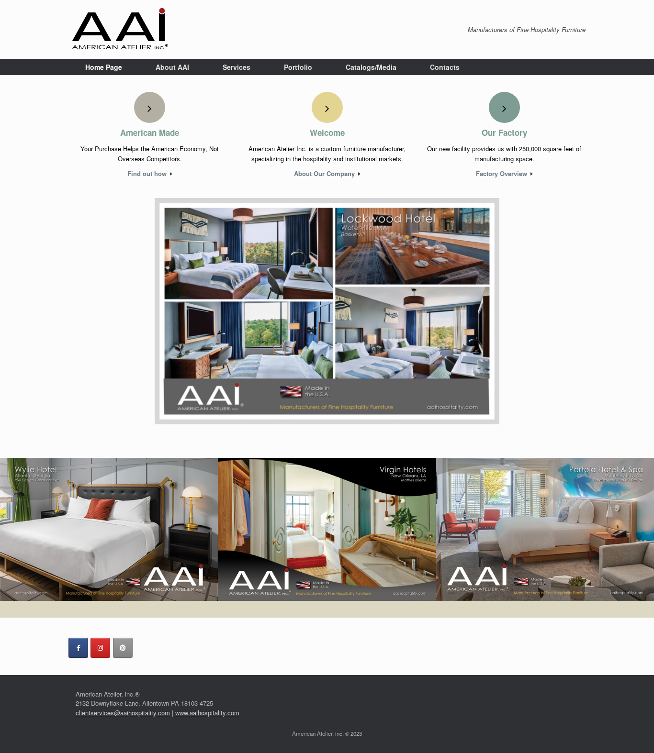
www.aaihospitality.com (207, 712)
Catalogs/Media (371, 67)
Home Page (103, 67)
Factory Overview (502, 173)
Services (236, 67)
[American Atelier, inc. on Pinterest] (123, 648)
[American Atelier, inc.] (120, 29)
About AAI (172, 67)
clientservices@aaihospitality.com (123, 712)
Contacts (445, 67)
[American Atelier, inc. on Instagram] (100, 648)
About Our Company (325, 173)
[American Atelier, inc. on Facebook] (78, 648)
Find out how (148, 173)
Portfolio (298, 67)
